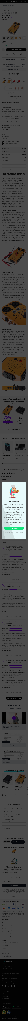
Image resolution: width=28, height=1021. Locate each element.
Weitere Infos (19, 532)
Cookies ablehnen (9, 532)
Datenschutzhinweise (17, 535)
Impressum (9, 535)
